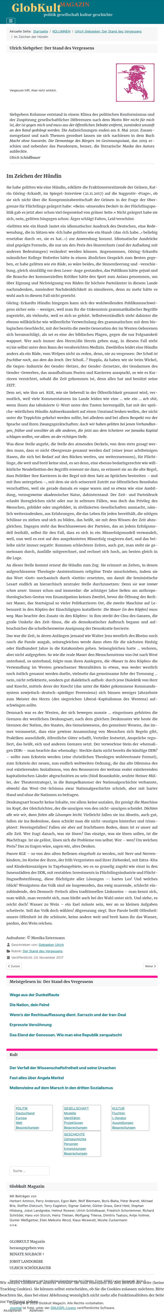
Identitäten (72, 1118)
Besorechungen (27, 1127)
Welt (19, 1123)
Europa (21, 1118)
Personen (71, 1144)
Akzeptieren (12, 1310)
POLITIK (22, 1108)
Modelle (70, 1113)
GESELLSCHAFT (76, 1108)
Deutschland (25, 1113)
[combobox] (30, 1170)
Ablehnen (36, 1310)
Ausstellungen (122, 1123)
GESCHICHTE (74, 1134)
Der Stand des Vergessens (43, 951)
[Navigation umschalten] (10, 21)
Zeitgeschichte (75, 1139)
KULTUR (118, 1108)
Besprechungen (75, 1127)
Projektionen (73, 1123)
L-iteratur (119, 1118)
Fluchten (118, 1113)
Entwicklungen (75, 1149)
